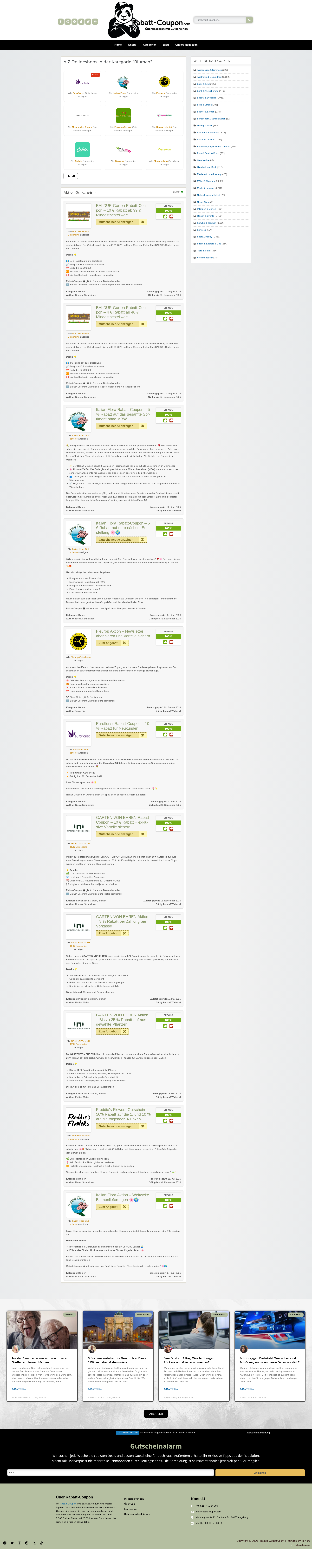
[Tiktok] (81, 22)
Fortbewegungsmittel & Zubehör (213, 146)
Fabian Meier (77, 1002)
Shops (132, 44)
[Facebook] (5, 1543)
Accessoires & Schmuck (209, 70)
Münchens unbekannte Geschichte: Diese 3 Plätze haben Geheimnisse (117, 1360)
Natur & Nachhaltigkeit (208, 195)
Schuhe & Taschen (206, 223)
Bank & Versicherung (208, 91)
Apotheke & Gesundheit (209, 77)
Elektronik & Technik (207, 132)
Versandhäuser (205, 257)
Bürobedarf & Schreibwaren (211, 119)
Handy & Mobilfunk (206, 167)
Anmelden (260, 1472)
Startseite (145, 1432)
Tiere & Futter (204, 250)
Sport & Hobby (204, 237)
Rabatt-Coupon (68, 1503)
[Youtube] (95, 22)
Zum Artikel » (19, 1389)
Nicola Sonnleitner (80, 510)
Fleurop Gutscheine (81, 657)
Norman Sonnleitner (81, 295)
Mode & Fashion (205, 188)
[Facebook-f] (61, 22)
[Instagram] (68, 22)
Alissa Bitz (75, 711)
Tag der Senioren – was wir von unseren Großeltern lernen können (40, 1360)
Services (201, 230)
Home (118, 44)
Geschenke (203, 160)
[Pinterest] (75, 22)
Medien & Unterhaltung (209, 174)
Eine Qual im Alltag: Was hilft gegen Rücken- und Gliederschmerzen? (189, 1360)
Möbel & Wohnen (206, 181)
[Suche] (249, 20)
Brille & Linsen (204, 105)
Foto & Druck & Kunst (208, 153)
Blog (166, 44)
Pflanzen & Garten (87, 900)
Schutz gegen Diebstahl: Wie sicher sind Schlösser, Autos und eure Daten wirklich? (270, 1360)
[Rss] (34, 1543)
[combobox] (220, 20)
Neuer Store (203, 202)
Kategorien (149, 44)
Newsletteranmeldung (258, 1432)
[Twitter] (88, 22)
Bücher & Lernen (205, 112)
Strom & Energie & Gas (209, 244)
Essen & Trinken (205, 139)
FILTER (71, 176)
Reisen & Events (205, 216)
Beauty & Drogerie (206, 98)
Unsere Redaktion (186, 44)
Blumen (82, 291)
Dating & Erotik (204, 125)
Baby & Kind (203, 84)
